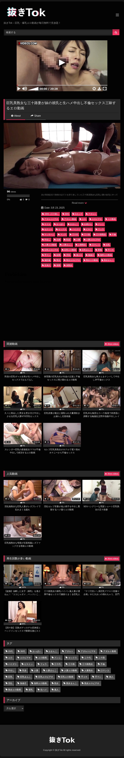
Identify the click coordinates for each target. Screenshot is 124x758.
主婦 (58, 239)
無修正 (91, 255)
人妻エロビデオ (93, 239)
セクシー (48, 229)
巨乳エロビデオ (51, 250)
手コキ (111, 250)
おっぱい (60, 224)
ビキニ (89, 229)
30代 (67, 214)
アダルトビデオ (51, 219)
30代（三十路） (52, 214)
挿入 (111, 677)
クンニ (101, 224)
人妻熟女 (82, 245)
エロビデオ (97, 219)
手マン (47, 255)
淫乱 (10, 683)
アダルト (92, 214)
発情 (58, 265)
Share (37, 115)
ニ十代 (87, 657)
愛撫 (100, 250)
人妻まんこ (67, 245)
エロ (84, 219)
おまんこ (74, 224)
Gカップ (78, 214)
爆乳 (31, 689)
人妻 (78, 239)
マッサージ (49, 234)
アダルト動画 (70, 219)
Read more (78, 203)
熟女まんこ (109, 260)
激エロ (79, 255)
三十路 (87, 234)
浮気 (68, 255)
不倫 (114, 234)
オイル (47, 224)
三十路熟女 (101, 234)
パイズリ (76, 229)
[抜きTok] (62, 12)
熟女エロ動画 (92, 260)
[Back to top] (114, 749)
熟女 (58, 260)
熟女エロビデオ (73, 260)
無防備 (47, 260)
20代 (10, 651)
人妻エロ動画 (50, 245)
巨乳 (108, 245)
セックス (62, 229)
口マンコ (96, 245)
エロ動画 (112, 219)
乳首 (68, 239)
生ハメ (43, 689)
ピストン (28, 664)
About (17, 115)
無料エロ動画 (106, 255)
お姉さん (88, 224)
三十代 (75, 234)
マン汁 (63, 234)
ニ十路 (101, 657)
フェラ (101, 229)
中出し (47, 239)
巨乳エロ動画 (70, 250)
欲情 (58, 255)
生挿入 (47, 265)
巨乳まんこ (87, 250)
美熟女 (69, 265)
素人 (56, 689)
